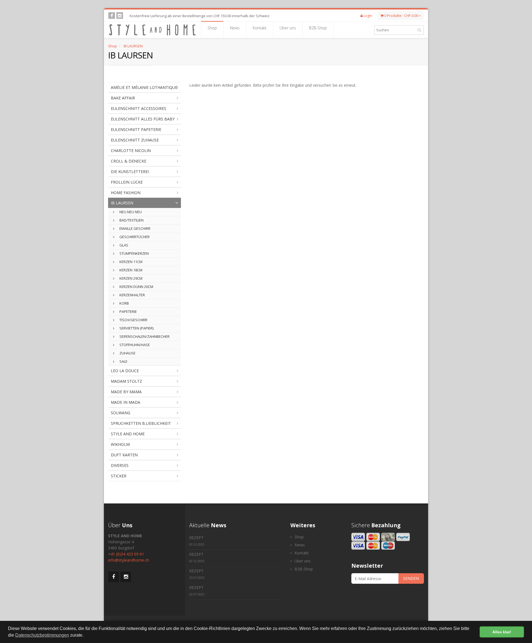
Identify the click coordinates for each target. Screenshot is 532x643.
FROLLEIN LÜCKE (127, 182)
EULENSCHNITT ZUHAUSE (135, 140)
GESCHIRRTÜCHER (134, 236)
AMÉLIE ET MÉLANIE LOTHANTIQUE (144, 87)
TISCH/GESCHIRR (133, 319)
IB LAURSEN (133, 45)
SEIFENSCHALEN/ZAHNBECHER (144, 336)
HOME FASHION (125, 192)
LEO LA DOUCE (125, 370)
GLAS (123, 245)
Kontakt (260, 27)
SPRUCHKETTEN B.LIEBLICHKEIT (141, 423)
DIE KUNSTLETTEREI (130, 171)
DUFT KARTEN (124, 454)
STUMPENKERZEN (134, 253)
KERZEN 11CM (130, 261)
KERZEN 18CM (130, 270)
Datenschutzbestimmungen (42, 635)
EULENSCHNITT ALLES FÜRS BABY (143, 119)
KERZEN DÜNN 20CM (136, 286)
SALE (123, 361)
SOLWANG (120, 412)
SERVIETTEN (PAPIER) (136, 328)
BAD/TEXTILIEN (131, 220)
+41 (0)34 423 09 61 (126, 554)
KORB (124, 303)
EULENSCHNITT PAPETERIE (136, 129)
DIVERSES (120, 465)
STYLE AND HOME (128, 433)
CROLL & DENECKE (128, 161)
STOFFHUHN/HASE (134, 344)
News (235, 27)
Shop (212, 27)
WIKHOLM (120, 444)
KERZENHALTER (132, 294)
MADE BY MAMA (126, 391)
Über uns (288, 27)
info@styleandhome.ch (128, 560)
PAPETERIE (128, 311)
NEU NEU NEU (130, 211)
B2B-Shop (318, 27)
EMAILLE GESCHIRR (134, 228)
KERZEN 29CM (130, 278)
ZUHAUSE (127, 353)
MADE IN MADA (125, 402)
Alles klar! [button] (501, 632)
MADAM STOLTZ (126, 381)
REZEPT (196, 540)
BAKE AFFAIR (123, 98)
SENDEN (411, 578)
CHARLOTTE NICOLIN (131, 150)
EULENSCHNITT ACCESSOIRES (138, 108)
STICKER (118, 476)
